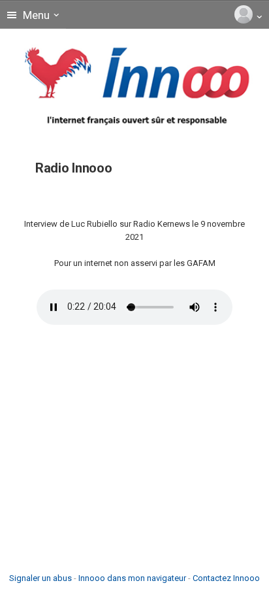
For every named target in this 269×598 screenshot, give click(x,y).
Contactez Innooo (226, 578)
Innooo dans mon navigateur (132, 578)
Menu (35, 15)
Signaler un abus (40, 578)
